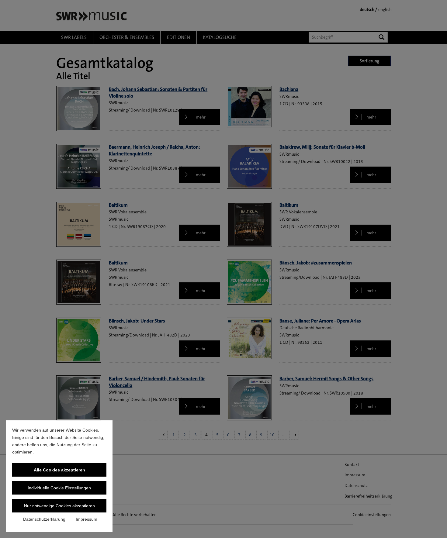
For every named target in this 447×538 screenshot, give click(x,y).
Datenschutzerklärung (44, 519)
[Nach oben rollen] (434, 525)
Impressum (86, 519)
